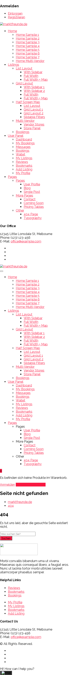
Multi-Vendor (25, 121)
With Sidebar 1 (34, 87)
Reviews (22, 162)
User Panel (15, 136)
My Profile (23, 173)
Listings (13, 65)
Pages (12, 177)
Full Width (31, 76)
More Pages (24, 195)
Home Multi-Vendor (30, 61)
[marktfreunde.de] (13, 24)
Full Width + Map (36, 79)
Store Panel (32, 128)
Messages (23, 147)
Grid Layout (24, 83)
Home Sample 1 (27, 35)
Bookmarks (24, 165)
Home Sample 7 (27, 57)
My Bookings (25, 143)
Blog (27, 188)
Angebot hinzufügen (31, 484)
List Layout (24, 68)
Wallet (20, 154)
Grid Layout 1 (33, 109)
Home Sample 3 (27, 42)
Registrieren (16, 17)
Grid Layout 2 (33, 113)
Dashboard (24, 139)
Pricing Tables (34, 207)
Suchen (6, 538)
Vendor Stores (34, 124)
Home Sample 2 (27, 38)
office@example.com (26, 241)
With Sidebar (33, 72)
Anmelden (7, 484)
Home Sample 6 (28, 53)
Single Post (32, 192)
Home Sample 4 (28, 46)
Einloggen (15, 13)
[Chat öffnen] (6, 673)
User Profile (32, 184)
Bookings (22, 132)
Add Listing (24, 169)
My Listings (24, 158)
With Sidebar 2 (34, 91)
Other (20, 210)
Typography (33, 218)
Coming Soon (34, 203)
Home (12, 31)
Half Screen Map (28, 102)
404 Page (31, 214)
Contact (30, 199)
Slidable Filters (34, 117)
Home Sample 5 (27, 50)
